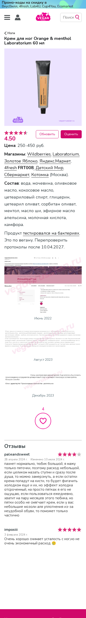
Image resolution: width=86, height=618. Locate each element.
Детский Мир (49, 168)
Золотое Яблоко (21, 161)
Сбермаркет (16, 174)
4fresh (10, 168)
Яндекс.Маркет (55, 161)
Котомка (40, 174)
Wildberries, (39, 154)
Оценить (71, 134)
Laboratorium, (66, 154)
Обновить (47, 134)
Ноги (10, 33)
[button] (18, 18)
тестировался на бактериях (51, 233)
